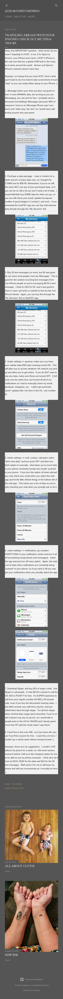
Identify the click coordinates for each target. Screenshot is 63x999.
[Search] (56, 5)
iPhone (14, 788)
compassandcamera (40, 985)
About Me (20, 16)
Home (8, 16)
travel (21, 788)
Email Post (17, 784)
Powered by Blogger (34, 979)
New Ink (11, 955)
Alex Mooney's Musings (22, 11)
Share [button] (7, 784)
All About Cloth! (20, 866)
